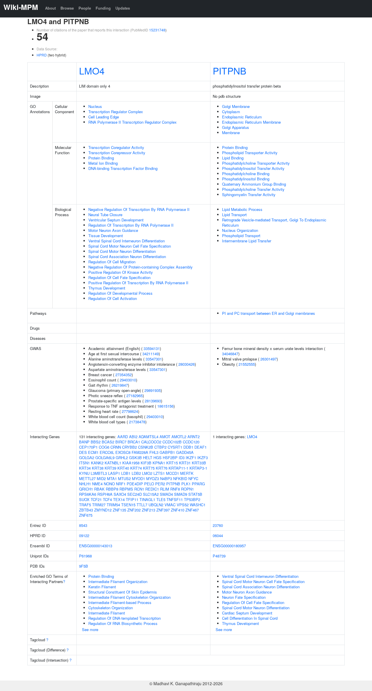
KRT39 (110, 468)
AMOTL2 (178, 436)
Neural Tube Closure (105, 214)
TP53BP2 (192, 499)
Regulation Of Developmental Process (120, 293)
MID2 (101, 478)
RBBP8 (112, 489)
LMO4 (92, 70)
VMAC (170, 504)
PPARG (198, 483)
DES (83, 452)
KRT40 (123, 468)
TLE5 (160, 499)
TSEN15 (128, 504)
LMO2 (147, 473)
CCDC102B (172, 442)
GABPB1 (167, 452)
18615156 (165, 406)
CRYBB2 (129, 447)
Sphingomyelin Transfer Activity (249, 194)
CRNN (115, 447)
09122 (84, 535)
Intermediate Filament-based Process (119, 602)
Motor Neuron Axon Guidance (113, 230)
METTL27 (87, 478)
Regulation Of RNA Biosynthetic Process (123, 623)
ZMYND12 (103, 510)
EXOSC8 (122, 452)
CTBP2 (160, 447)
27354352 (123, 374)
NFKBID (180, 478)
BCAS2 (108, 442)
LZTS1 (159, 473)
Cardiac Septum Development (247, 613)
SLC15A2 (151, 494)
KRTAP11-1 (178, 468)
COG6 (104, 447)
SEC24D (134, 494)
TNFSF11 (175, 499)
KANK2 (97, 463)
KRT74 (136, 468)
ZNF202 (134, 510)
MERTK (187, 473)
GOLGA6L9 (105, 457)
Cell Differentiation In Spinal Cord (250, 618)
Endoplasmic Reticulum (242, 117)
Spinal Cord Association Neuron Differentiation (127, 256)
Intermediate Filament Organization (117, 581)
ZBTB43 (86, 510)
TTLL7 (142, 504)
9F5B (83, 566)
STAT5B (195, 494)
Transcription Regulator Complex (115, 111)
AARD (122, 436)
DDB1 (188, 447)
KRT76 (161, 468)
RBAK (99, 489)
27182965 (134, 395)
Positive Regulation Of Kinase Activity (120, 272)
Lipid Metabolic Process (242, 209)
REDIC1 (152, 489)
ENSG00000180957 (229, 545)
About (50, 8)
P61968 (85, 556)
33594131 (152, 348)
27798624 (130, 411)
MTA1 (112, 478)
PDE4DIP (135, 483)
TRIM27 (98, 504)
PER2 (160, 483)
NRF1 (121, 483)
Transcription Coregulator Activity (116, 147)
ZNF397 (163, 510)
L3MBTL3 (99, 473)
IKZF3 (202, 457)
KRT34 (85, 468)
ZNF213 (148, 510)
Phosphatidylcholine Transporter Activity (256, 163)
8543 (83, 525)
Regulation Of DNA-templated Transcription (124, 618)
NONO (109, 483)
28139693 (153, 401)
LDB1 (125, 473)
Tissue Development (105, 235)
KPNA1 (159, 463)
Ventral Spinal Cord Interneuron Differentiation (126, 241)
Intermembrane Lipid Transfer (246, 241)
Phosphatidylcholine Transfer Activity (253, 189)
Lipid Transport (234, 214)
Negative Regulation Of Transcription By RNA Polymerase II (138, 209)
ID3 (182, 457)
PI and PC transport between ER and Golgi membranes (268, 313)
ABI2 (133, 436)
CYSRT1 (175, 447)
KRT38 (97, 468)
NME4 (97, 483)
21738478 (137, 421)
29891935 (152, 390)
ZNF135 (119, 510)
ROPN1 (187, 489)
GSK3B (135, 457)
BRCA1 (134, 442)
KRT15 (172, 463)
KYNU (84, 473)
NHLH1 (85, 483)
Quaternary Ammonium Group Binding (254, 184)
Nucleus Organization (240, 230)
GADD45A (185, 452)
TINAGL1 (147, 499)
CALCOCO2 (151, 442)
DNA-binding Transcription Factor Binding (123, 168)
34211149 (150, 353)
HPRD (42, 54)
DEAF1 (200, 447)
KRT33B (199, 463)
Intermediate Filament (106, 613)
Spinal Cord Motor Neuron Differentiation (122, 251)
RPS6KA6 (87, 494)
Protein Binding (101, 158)
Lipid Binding (233, 158)
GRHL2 (122, 457)
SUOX (84, 499)
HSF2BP (170, 457)
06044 (218, 535)
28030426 (186, 364)
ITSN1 (84, 463)
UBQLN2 (156, 504)
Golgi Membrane (236, 106)
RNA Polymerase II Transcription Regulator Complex (132, 122)
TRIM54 (113, 504)
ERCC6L (107, 452)
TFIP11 (132, 499)
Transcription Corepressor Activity (116, 152)
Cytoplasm (231, 111)
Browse (67, 8)
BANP (84, 442)
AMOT (165, 436)
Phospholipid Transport (241, 235)
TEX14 (119, 499)
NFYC (193, 478)
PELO (149, 483)
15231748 (157, 29)
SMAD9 (180, 494)
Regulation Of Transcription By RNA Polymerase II (131, 225)
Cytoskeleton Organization (110, 607)
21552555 (247, 364)
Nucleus (95, 106)
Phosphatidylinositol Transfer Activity (253, 168)
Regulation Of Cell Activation (112, 298)
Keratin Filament (102, 586)
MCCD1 (172, 473)
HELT (147, 457)
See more (90, 629)
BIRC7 (120, 442)
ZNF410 (177, 510)
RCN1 (139, 489)
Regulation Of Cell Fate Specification (119, 277)
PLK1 (186, 483)
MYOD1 (138, 478)
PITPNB (229, 70)
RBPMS (126, 489)
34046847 (230, 353)
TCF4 (107, 499)
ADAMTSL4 (148, 436)
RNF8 (175, 489)
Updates (122, 8)
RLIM (164, 489)
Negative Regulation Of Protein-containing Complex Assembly (140, 267)
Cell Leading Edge (103, 117)
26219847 (120, 385)
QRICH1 (86, 489)
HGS (157, 457)
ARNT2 (193, 436)
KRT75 (149, 468)
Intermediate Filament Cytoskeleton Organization (129, 597)
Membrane (231, 132)
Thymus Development (106, 288)
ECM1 (93, 452)
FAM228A (140, 452)
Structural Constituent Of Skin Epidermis (122, 592)
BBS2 (96, 442)
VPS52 (183, 504)
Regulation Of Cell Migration (111, 261)
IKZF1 (191, 457)
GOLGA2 (86, 457)
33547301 (154, 359)
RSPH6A (104, 494)
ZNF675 (85, 515)
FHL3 (153, 452)
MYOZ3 (152, 478)
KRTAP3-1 (198, 468)
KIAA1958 (131, 463)
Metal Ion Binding (103, 163)
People (84, 8)
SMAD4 (166, 494)
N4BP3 (166, 478)
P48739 (219, 556)
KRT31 (185, 463)
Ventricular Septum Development (116, 220)
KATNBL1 (113, 463)
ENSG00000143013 (95, 545)
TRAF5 (85, 504)
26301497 (268, 359)
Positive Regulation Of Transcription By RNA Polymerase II (138, 282)
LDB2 (136, 473)
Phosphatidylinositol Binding (245, 179)
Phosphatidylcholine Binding (245, 173)
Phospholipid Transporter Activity (250, 152)
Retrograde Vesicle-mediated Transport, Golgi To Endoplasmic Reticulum (274, 222)
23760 (218, 525)
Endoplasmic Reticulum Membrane (251, 122)
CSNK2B (145, 447)
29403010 (128, 380)
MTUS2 (124, 478)
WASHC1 (197, 504)
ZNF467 (192, 510)
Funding (103, 8)
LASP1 (114, 473)
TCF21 (96, 499)
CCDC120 (191, 442)
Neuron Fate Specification (244, 597)
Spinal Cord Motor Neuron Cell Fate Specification (129, 246)
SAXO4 (120, 494)
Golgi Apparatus (235, 127)
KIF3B (146, 463)
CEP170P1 (88, 447)
